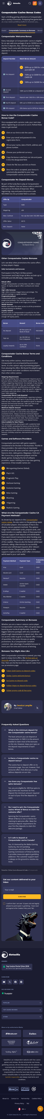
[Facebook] (15, 981)
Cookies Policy (36, 1098)
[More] (40, 1109)
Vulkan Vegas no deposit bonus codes (21, 685)
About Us (5, 1098)
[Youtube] (4, 981)
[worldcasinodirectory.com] (32, 1042)
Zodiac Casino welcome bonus (18, 676)
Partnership (25, 1098)
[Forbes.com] (32, 1033)
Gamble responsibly (12, 1077)
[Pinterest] (21, 981)
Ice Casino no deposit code (16, 680)
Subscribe (22, 897)
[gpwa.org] (25, 1089)
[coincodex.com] (32, 1051)
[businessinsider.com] (11, 1042)
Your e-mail (9, 890)
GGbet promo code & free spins (18, 690)
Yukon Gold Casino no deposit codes (20, 671)
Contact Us (15, 1098)
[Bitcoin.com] (11, 1033)
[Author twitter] (37, 708)
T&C (28, 1103)
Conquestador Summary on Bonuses (22, 30)
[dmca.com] (13, 1089)
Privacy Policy (19, 1103)
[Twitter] (9, 981)
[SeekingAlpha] (11, 1051)
